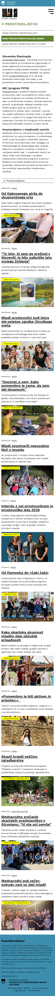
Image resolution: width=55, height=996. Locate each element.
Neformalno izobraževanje (16, 779)
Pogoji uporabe (20, 990)
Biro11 (19, 988)
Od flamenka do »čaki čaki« (25, 573)
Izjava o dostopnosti (40, 988)
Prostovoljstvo (11, 216)
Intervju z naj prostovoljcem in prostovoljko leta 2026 (27, 508)
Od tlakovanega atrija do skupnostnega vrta (22, 195)
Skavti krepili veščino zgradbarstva (19, 758)
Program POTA (9, 91)
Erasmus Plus (10, 594)
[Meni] (51, 12)
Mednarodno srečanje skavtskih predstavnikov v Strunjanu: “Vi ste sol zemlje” (26, 820)
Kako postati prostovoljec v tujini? (24, 44)
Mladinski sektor (20, 812)
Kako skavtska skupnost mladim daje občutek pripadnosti (22, 636)
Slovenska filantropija (13, 60)
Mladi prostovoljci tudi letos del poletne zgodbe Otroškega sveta (26, 321)
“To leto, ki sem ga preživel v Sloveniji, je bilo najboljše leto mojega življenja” (26, 257)
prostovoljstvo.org (18, 76)
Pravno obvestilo (34, 990)
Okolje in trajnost (13, 408)
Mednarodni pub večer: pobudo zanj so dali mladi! (23, 883)
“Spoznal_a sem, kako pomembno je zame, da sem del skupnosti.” (25, 385)
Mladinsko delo (11, 344)
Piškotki (27, 988)
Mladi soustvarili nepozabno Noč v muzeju (25, 448)
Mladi (14, 188)
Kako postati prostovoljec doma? (23, 38)
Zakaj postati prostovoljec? (20, 33)
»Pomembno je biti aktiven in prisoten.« (26, 698)
